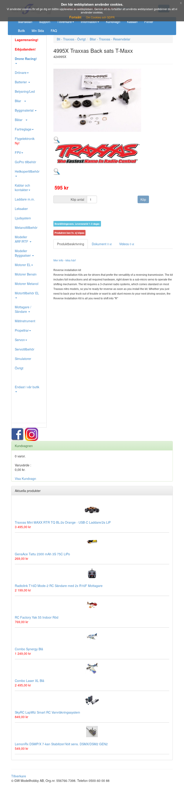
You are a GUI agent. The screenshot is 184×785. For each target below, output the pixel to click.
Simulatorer (23, 358)
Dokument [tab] (102, 244)
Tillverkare (64, 21)
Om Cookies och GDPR (100, 17)
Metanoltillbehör (26, 227)
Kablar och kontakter (22, 187)
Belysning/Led (25, 91)
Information (89, 21)
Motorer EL (23, 264)
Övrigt (19, 368)
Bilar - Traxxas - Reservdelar (110, 39)
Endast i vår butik (27, 387)
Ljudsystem (23, 218)
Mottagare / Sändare (23, 309)
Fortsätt (75, 17)
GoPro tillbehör (25, 162)
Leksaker (21, 208)
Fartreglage (23, 129)
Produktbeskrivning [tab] (70, 244)
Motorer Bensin (26, 274)
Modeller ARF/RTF (22, 239)
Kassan (132, 21)
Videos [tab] (126, 244)
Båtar (20, 119)
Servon (20, 339)
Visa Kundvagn (25, 478)
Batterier (21, 82)
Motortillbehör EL (27, 293)
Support (44, 21)
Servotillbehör (24, 349)
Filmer (148, 21)
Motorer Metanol (26, 283)
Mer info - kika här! (64, 260)
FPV (18, 152)
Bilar (19, 101)
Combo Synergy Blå (29, 649)
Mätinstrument (25, 321)
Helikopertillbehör (27, 171)
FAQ (54, 30)
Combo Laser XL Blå (29, 680)
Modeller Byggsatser (23, 253)
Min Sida (38, 30)
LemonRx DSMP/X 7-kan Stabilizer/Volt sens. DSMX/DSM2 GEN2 (61, 744)
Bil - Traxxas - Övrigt (71, 39)
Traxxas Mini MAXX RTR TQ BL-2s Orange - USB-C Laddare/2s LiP (63, 522)
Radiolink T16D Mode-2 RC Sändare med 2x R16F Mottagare (59, 585)
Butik (21, 30)
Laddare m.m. (25, 199)
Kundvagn (113, 21)
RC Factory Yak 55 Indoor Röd (36, 617)
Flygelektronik (25, 140)
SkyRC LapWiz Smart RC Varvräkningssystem (47, 712)
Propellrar (22, 330)
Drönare (20, 72)
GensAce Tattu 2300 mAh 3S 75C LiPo (42, 554)
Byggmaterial (24, 110)
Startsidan (25, 21)
